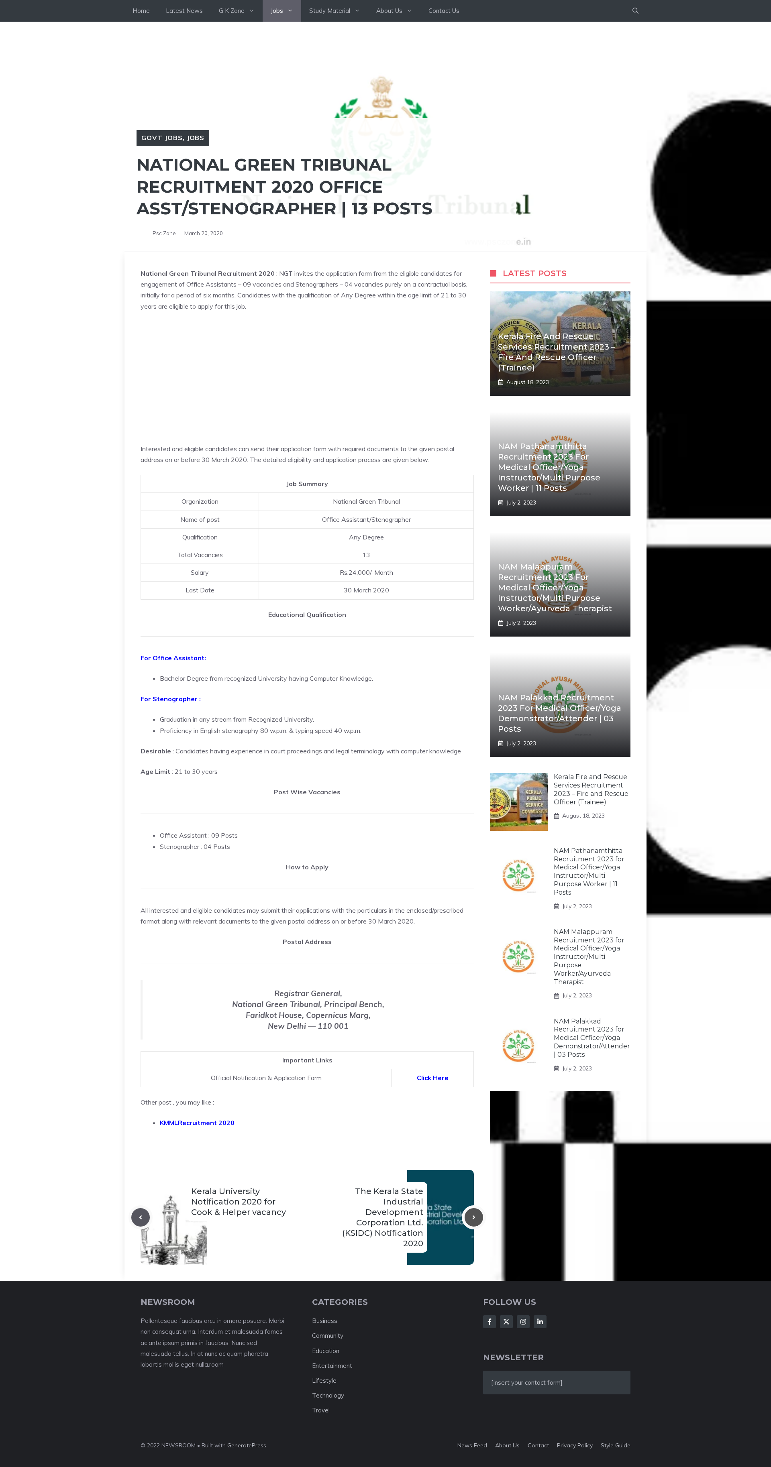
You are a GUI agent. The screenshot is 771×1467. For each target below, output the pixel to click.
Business (324, 1321)
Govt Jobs (162, 138)
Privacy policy (575, 1445)
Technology (328, 1395)
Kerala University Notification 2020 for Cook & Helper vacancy (238, 1201)
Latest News (184, 10)
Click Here (433, 1078)
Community (327, 1335)
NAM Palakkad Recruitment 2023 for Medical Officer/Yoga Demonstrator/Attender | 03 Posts (592, 1037)
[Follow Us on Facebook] (489, 1321)
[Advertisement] (307, 377)
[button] (635, 11)
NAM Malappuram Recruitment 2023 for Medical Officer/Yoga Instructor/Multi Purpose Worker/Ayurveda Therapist (555, 587)
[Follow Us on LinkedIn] (540, 1321)
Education (325, 1351)
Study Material (329, 10)
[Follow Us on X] (506, 1321)
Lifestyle (324, 1380)
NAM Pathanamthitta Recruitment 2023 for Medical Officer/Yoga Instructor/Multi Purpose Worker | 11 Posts (549, 467)
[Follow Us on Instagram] (523, 1321)
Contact (538, 1445)
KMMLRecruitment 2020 (197, 1123)
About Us (389, 10)
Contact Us (443, 10)
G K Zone (232, 10)
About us (507, 1445)
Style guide (615, 1445)
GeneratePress (246, 1445)
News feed (472, 1445)
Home (141, 10)
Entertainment (332, 1365)
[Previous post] (140, 1217)
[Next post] (474, 1217)
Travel (321, 1410)
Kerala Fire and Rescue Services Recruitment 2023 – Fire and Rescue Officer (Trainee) (591, 789)
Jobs (277, 10)
